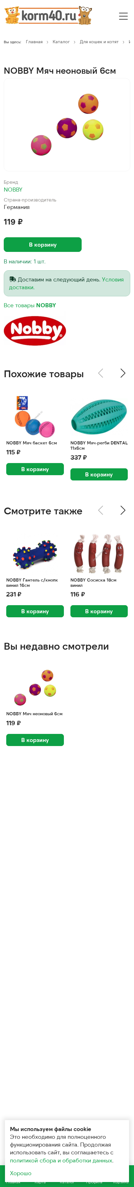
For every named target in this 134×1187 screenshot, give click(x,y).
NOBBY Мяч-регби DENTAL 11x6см (99, 445)
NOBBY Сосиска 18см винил (93, 582)
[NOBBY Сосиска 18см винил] (99, 554)
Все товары (30, 305)
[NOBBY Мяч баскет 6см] (35, 417)
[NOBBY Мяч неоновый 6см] (67, 124)
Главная (34, 41)
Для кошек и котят (99, 41)
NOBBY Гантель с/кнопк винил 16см (32, 582)
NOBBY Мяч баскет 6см (31, 442)
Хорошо (20, 1173)
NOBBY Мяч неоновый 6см (34, 713)
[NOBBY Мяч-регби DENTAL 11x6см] (99, 417)
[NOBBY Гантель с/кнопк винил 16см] (35, 554)
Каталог (61, 41)
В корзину (43, 244)
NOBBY (13, 189)
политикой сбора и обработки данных (61, 1160)
